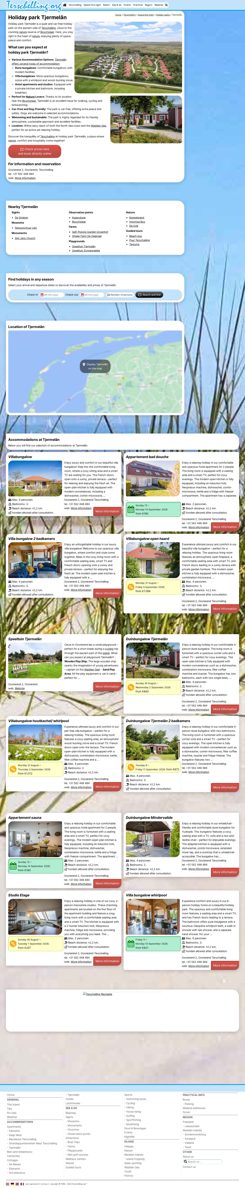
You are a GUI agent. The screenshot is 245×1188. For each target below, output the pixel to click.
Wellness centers (76, 1158)
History (128, 1175)
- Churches (72, 1129)
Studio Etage (18, 895)
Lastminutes (73, 1103)
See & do (117, 5)
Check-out (72, 294)
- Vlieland (188, 1142)
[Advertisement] (212, 93)
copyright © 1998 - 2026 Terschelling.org (67, 1184)
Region (148, 5)
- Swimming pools (135, 1098)
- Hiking (129, 1107)
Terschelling (75, 5)
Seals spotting (133, 1163)
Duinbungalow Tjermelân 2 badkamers (158, 721)
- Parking (188, 1103)
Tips (9, 1108)
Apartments (14, 1126)
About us (188, 1156)
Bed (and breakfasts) (19, 1151)
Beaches (71, 1112)
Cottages (12, 1160)
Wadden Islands (133, 1154)
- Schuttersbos (16, 1172)
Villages (129, 1146)
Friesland (188, 1121)
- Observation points (78, 1133)
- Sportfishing (132, 1119)
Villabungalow (20, 457)
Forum (186, 1112)
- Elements (13, 1130)
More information (25, 177)
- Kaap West (14, 1135)
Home (10, 1094)
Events (127, 5)
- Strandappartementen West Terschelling (32, 1143)
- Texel (187, 1147)
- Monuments (74, 1125)
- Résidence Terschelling (21, 1139)
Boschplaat (47, 31)
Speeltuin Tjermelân (25, 639)
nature (23, 31)
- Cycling (129, 1103)
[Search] (166, 5)
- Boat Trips (73, 1142)
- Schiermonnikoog (194, 1134)
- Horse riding (132, 1111)
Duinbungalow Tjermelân (147, 639)
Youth (127, 1171)
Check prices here (34, 151)
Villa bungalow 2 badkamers (31, 538)
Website (20, 688)
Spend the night (92, 5)
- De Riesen (14, 1164)
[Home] (64, 5)
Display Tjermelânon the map (97, 366)
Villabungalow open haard (147, 538)
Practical (138, 5)
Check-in (33, 294)
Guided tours (73, 1167)
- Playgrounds (74, 1150)
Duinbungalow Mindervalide (149, 817)
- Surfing (129, 1115)
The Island (13, 1104)
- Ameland (189, 1138)
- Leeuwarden (191, 1126)
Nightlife (129, 1136)
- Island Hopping (134, 1158)
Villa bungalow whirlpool (146, 895)
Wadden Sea (98, 125)
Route (186, 1099)
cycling (109, 648)
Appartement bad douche (147, 457)
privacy (44, 1184)
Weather (158, 5)
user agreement (32, 1184)
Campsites (13, 1155)
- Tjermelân (14, 1147)
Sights (69, 1116)
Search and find (152, 294)
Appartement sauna (24, 817)
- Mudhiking (131, 1124)
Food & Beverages (135, 1128)
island (106, 653)
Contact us (189, 1166)
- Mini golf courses (77, 1154)
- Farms (70, 1146)
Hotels (70, 1098)
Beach (106, 5)
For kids (12, 1112)
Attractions (72, 1137)
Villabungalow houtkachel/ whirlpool (38, 721)
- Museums (72, 1121)
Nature (30, 96)
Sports (128, 1094)
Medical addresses (194, 1108)
